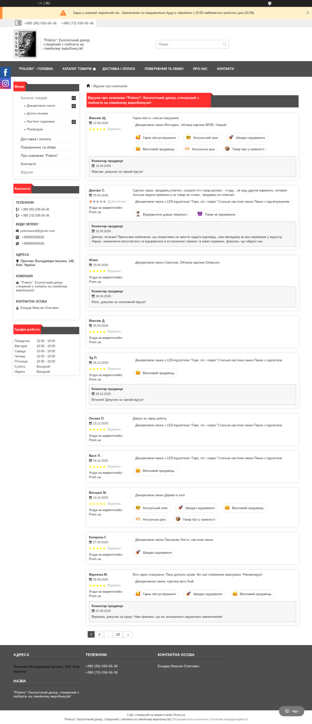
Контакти (28, 164)
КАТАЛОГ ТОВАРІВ (77, 69)
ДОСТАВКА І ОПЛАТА (118, 69)
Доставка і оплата (36, 139)
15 (118, 634)
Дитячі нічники (37, 113)
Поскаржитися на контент (191, 719)
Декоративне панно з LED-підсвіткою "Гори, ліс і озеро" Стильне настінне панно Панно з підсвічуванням (212, 201)
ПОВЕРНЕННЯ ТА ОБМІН (164, 69)
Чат (295, 711)
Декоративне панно (41, 105)
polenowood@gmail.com (37, 231)
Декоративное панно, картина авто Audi (164, 581)
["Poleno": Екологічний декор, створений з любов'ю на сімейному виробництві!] (25, 44)
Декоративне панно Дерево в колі (160, 495)
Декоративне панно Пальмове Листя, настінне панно (174, 540)
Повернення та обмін (38, 147)
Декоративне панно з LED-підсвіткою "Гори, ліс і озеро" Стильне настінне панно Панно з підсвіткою (208, 360)
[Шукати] (225, 44)
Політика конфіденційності (229, 719)
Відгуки (27, 172)
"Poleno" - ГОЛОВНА (35, 69)
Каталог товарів (34, 98)
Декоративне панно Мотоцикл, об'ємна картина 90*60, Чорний (180, 125)
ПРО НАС (200, 69)
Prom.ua (179, 715)
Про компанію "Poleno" (39, 155)
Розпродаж (35, 129)
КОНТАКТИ (225, 69)
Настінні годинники (41, 121)
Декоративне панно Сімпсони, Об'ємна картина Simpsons (177, 262)
